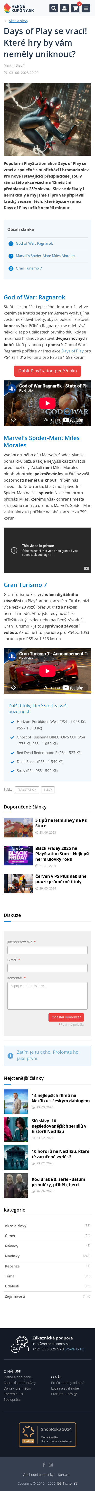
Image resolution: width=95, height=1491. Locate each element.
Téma (47, 1276)
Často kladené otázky (20, 1383)
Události (47, 1286)
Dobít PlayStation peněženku (47, 371)
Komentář (16, 978)
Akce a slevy (47, 1226)
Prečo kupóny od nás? (68, 1383)
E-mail (13, 960)
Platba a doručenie (18, 1377)
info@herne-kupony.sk (50, 1344)
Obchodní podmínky (38, 1475)
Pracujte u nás (62, 1394)
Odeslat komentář (66, 1017)
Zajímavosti (47, 1296)
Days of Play (72, 351)
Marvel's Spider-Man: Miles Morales (45, 256)
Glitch (47, 1236)
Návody (47, 1246)
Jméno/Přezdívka (21, 942)
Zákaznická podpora (52, 1338)
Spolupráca (12, 1399)
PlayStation (27, 789)
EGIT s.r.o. (65, 1483)
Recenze (47, 1266)
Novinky (47, 1256)
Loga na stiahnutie (65, 1388)
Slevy (48, 789)
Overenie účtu (14, 1394)
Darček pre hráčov (17, 1388)
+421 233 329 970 (48, 1349)
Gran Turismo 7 (29, 268)
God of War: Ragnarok (34, 243)
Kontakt (64, 1475)
